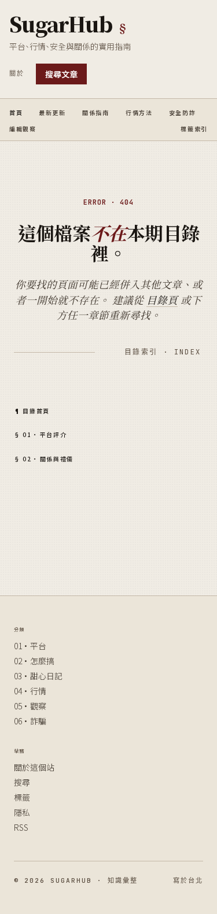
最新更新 (52, 111)
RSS (21, 827)
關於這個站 (34, 767)
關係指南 (95, 111)
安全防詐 (182, 111)
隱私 (22, 812)
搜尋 (22, 782)
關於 (16, 73)
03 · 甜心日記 (38, 676)
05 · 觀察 (30, 706)
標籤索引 (194, 128)
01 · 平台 (30, 646)
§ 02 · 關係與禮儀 (43, 458)
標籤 (22, 797)
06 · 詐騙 (30, 721)
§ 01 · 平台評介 (40, 433)
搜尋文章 (61, 74)
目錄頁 (162, 300)
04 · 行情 (30, 691)
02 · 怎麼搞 (34, 661)
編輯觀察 (22, 128)
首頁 (16, 111)
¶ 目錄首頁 (32, 410)
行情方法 (139, 111)
